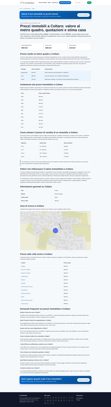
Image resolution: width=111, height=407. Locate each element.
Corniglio (23, 283)
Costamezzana (24, 303)
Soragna (23, 266)
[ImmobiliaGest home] (28, 2)
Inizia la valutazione (83, 15)
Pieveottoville (24, 290)
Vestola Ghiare (24, 276)
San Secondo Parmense (27, 286)
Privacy (78, 400)
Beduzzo (23, 279)
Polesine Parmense (25, 293)
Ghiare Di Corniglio (25, 273)
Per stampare (79, 398)
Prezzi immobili (43, 2)
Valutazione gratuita (65, 2)
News (49, 2)
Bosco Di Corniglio (25, 269)
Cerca (89, 2)
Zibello (22, 296)
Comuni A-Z (55, 2)
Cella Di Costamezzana (26, 300)
